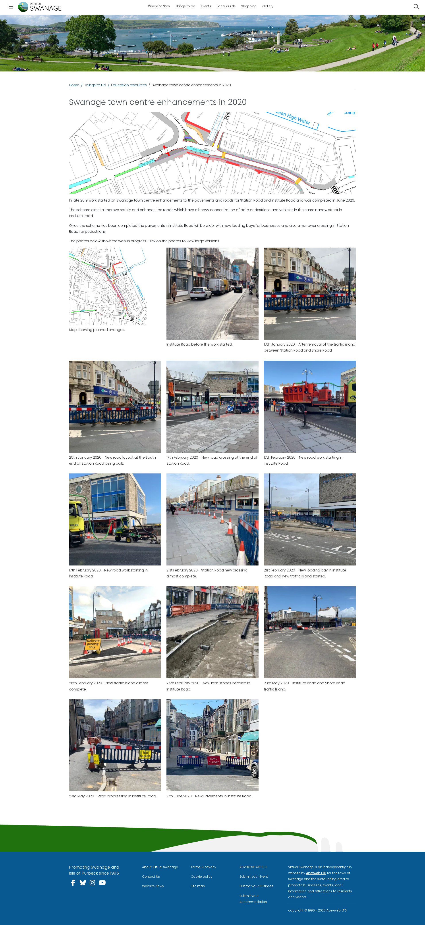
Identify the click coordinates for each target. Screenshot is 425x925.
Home (74, 85)
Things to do (185, 6)
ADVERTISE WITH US (253, 867)
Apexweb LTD (316, 873)
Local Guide (226, 6)
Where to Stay (159, 6)
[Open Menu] (10, 7)
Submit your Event (254, 876)
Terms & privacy (203, 867)
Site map (198, 886)
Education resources (129, 85)
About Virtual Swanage (160, 867)
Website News (153, 886)
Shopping (249, 6)
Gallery (267, 6)
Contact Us (151, 876)
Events (206, 6)
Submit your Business (256, 886)
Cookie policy (201, 876)
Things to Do (95, 85)
